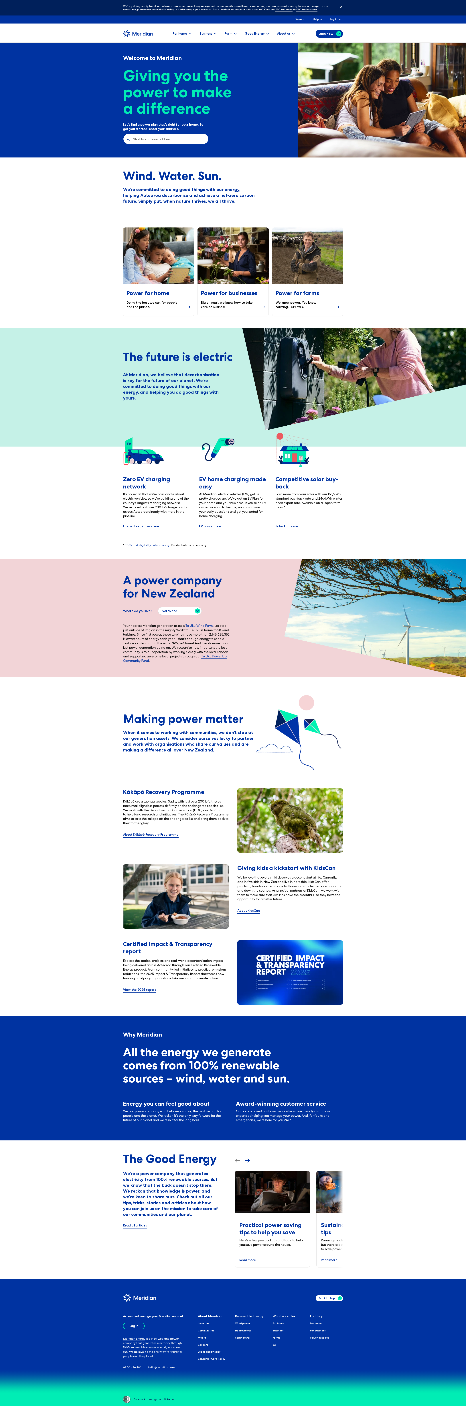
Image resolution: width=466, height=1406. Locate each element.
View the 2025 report (139, 990)
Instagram (155, 1399)
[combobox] (133, 139)
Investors (204, 1323)
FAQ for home (284, 9)
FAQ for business (306, 9)
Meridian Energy (134, 1339)
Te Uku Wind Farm (199, 626)
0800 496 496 (132, 1367)
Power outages (319, 1337)
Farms (276, 1337)
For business (318, 1330)
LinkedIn (169, 1399)
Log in (333, 19)
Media (202, 1337)
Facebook (139, 1399)
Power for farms (297, 293)
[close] (338, 6)
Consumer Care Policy (211, 1358)
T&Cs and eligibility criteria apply (147, 545)
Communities (206, 1330)
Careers (203, 1344)
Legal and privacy (209, 1351)
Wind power (242, 1323)
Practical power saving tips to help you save (270, 1228)
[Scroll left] (237, 1160)
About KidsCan (248, 911)
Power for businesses (229, 293)
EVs (275, 1344)
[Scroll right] (247, 1160)
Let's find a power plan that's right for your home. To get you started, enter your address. (163, 126)
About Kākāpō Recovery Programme (151, 835)
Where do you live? (137, 611)
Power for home (148, 293)
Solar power (242, 1337)
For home (278, 1323)
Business (278, 1330)
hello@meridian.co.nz (161, 1367)
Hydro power (243, 1330)
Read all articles (135, 1225)
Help (316, 19)
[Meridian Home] (138, 36)
